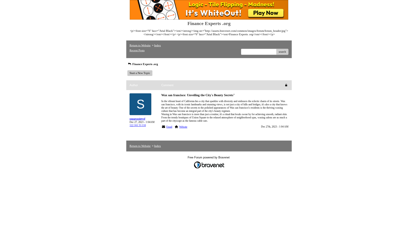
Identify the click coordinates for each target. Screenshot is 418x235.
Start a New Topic (140, 73)
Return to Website (140, 45)
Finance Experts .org (145, 64)
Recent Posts (137, 50)
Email (169, 126)
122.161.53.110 (138, 125)
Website (183, 126)
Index (157, 45)
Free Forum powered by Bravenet (209, 157)
